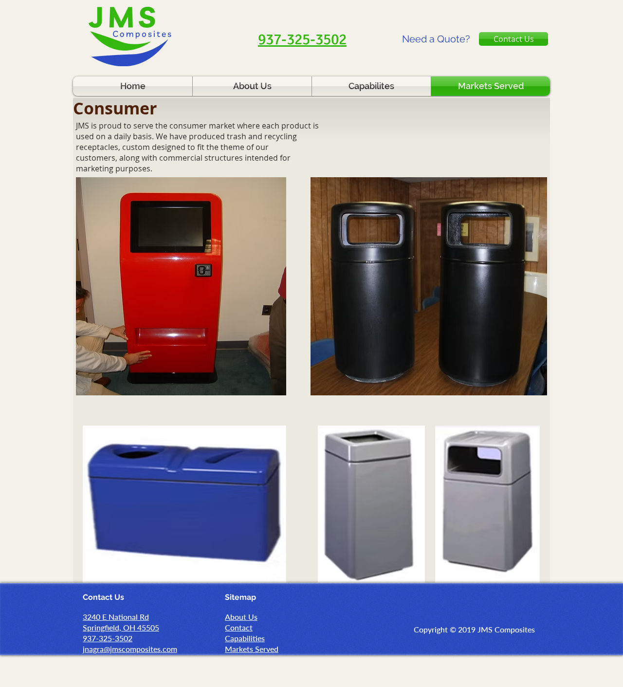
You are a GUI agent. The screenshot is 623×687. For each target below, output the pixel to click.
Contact (239, 627)
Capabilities (245, 638)
